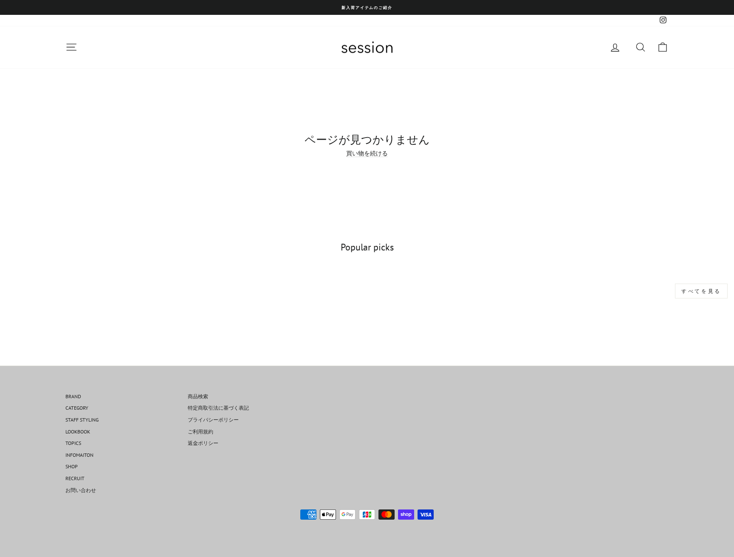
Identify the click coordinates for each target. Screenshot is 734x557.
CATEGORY (76, 408)
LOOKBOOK (77, 431)
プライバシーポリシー (213, 419)
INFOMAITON (79, 455)
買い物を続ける (367, 153)
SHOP (71, 466)
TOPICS (73, 443)
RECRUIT (75, 478)
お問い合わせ (80, 490)
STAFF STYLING (82, 419)
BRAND (73, 396)
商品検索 (198, 396)
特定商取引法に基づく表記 (218, 408)
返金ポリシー (203, 443)
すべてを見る (701, 291)
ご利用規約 (200, 431)
